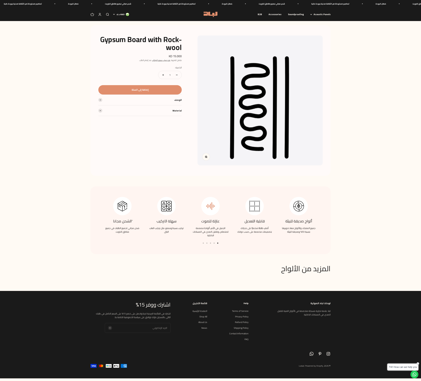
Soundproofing (296, 14)
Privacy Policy (241, 316)
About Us (202, 322)
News (204, 328)
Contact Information (238, 333)
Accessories (275, 14)
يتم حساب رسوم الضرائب (161, 60)
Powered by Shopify (314, 366)
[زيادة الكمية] (163, 75)
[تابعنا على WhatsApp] (311, 354)
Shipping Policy (241, 328)
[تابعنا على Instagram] (328, 354)
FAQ (246, 339)
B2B (260, 14)
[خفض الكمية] (177, 75)
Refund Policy (241, 322)
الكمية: (178, 67)
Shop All (203, 316)
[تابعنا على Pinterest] (320, 354)
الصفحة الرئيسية (199, 311)
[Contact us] (414, 374)
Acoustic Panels (322, 14)
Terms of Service (240, 311)
